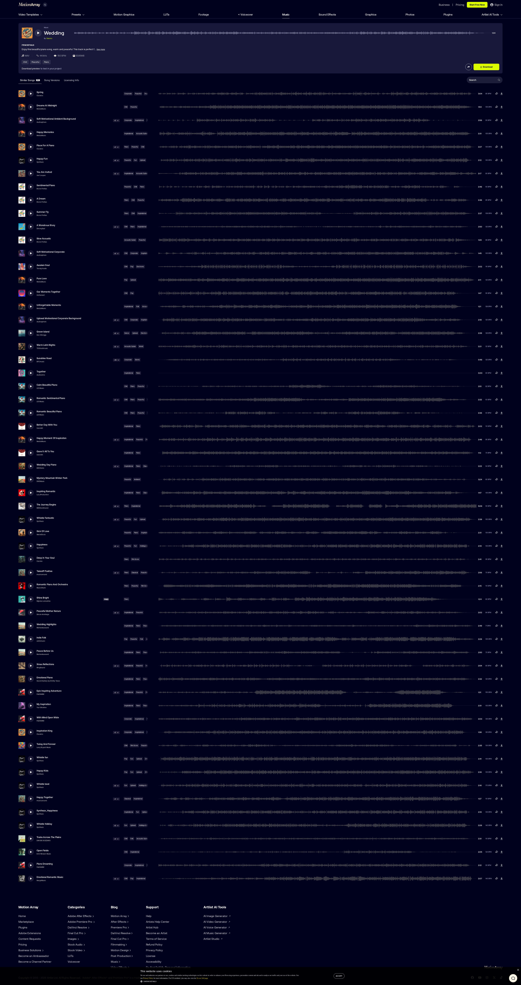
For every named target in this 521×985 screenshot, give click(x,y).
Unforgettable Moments (49, 305)
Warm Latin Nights (46, 345)
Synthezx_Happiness (47, 810)
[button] (219, 981)
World (141, 346)
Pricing (22, 944)
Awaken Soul (43, 265)
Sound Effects (327, 14)
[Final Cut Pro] (128, 938)
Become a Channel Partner (34, 961)
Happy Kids (42, 770)
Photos (410, 14)
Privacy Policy (154, 950)
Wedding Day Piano (46, 464)
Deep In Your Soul (45, 558)
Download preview (31, 68)
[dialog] (260, 976)
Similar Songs (29, 80)
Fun (135, 160)
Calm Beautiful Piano (47, 385)
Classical (135, 573)
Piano (46, 62)
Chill (25, 62)
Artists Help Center (157, 921)
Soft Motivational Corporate (51, 252)
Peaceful (35, 62)
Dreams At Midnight (47, 105)
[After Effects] (127, 921)
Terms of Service (156, 938)
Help (149, 916)
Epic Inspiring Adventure (49, 691)
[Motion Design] (130, 950)
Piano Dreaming (45, 864)
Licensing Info (71, 80)
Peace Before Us (45, 651)
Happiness (42, 544)
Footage (203, 14)
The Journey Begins (46, 504)
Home (22, 916)
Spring (40, 92)
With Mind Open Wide (48, 717)
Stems (137, 360)
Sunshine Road (44, 358)
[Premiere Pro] (128, 927)
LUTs (166, 14)
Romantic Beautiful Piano (49, 411)
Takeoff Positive (44, 571)
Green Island (43, 331)
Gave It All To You (45, 451)
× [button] (518, 970)
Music (286, 14)
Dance (126, 333)
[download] (502, 93)
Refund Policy (154, 944)
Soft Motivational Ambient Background (56, 119)
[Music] (119, 961)
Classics (49, 38)
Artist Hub (152, 927)
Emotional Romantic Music (50, 877)
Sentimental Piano (46, 185)
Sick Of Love (43, 531)
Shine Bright (43, 597)
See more (101, 49)
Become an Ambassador (33, 955)
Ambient (137, 479)
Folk (137, 306)
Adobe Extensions (29, 933)
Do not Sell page (202, 978)
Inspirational (139, 120)
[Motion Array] (128, 916)
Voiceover (247, 14)
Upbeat (142, 160)
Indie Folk (41, 637)
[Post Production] (132, 956)
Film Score (135, 559)
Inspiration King (44, 731)
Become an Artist (156, 933)
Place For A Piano (45, 145)
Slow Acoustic (44, 238)
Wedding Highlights (46, 624)
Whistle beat (43, 784)
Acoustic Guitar (141, 134)
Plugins (448, 14)
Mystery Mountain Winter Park (52, 478)
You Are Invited (44, 172)
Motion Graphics (124, 14)
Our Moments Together (48, 292)
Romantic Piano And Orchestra (52, 584)
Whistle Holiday (44, 824)
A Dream (41, 198)
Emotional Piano (45, 677)
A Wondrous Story (46, 225)
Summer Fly (43, 212)
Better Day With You (47, 425)
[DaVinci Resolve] (132, 933)
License (150, 955)
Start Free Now (477, 5)
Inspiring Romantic (46, 491)
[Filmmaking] (126, 944)
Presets (77, 14)
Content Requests (29, 938)
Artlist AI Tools (491, 14)
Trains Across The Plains (49, 837)
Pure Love (42, 278)
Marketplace (26, 921)
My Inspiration (44, 704)
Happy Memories (45, 132)
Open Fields (43, 850)
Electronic (140, 267)
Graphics (370, 14)
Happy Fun (42, 158)
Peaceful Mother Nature (49, 611)
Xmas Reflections (45, 664)
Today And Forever (46, 744)
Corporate (128, 94)
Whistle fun (42, 757)
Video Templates (28, 14)
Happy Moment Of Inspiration (51, 438)
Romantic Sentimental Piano (51, 398)
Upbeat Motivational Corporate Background (59, 318)
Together (41, 371)
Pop (132, 267)
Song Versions (52, 80)
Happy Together (45, 797)
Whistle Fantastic (45, 518)
